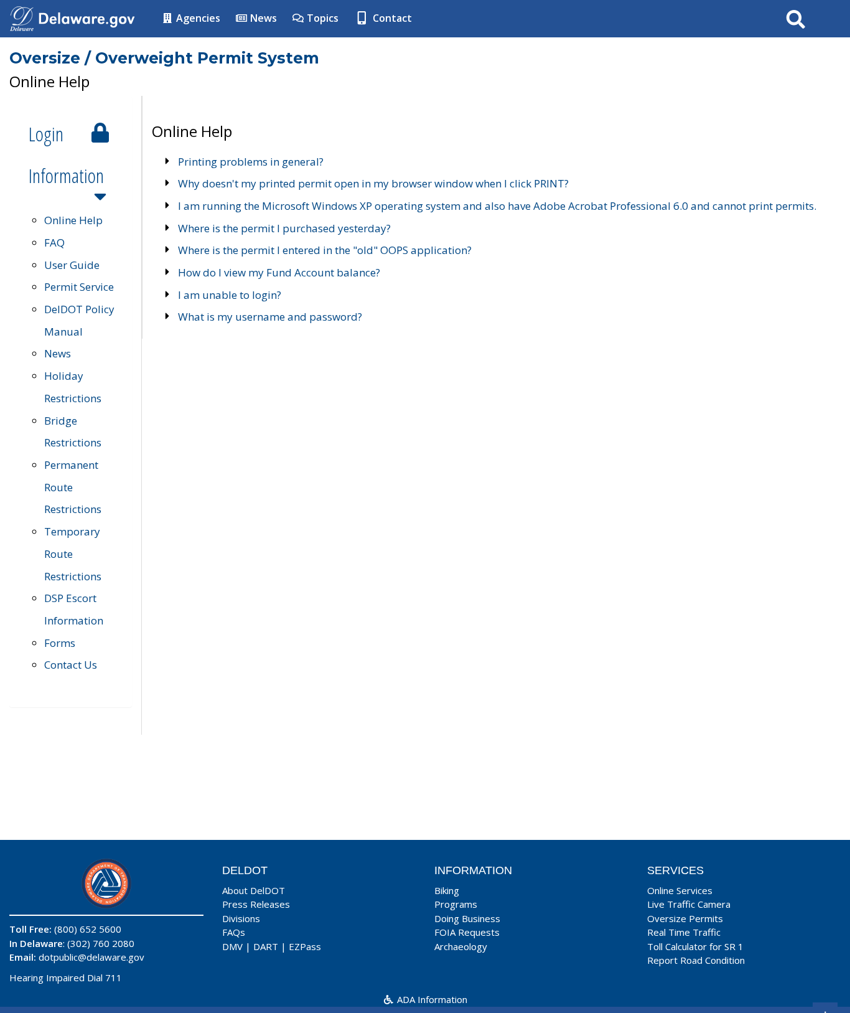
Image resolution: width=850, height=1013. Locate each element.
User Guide (72, 265)
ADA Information (431, 999)
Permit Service (79, 287)
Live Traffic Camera (689, 904)
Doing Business (467, 918)
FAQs (233, 932)
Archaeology (460, 946)
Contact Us (70, 664)
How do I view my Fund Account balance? (279, 272)
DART (265, 946)
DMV (232, 946)
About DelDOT (253, 890)
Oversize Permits (685, 918)
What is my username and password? (270, 316)
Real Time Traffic (684, 932)
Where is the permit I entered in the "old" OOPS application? (325, 250)
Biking (446, 890)
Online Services (679, 890)
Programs (455, 904)
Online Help (73, 220)
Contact (391, 18)
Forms (59, 643)
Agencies (197, 18)
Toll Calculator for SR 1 (695, 946)
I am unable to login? (229, 295)
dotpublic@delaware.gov (91, 957)
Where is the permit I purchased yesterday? (284, 228)
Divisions (241, 918)
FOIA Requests (467, 932)
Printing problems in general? (251, 161)
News (262, 18)
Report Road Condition (696, 960)
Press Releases (256, 904)
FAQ (54, 242)
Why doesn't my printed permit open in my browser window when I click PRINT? (373, 183)
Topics (321, 18)
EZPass (305, 946)
